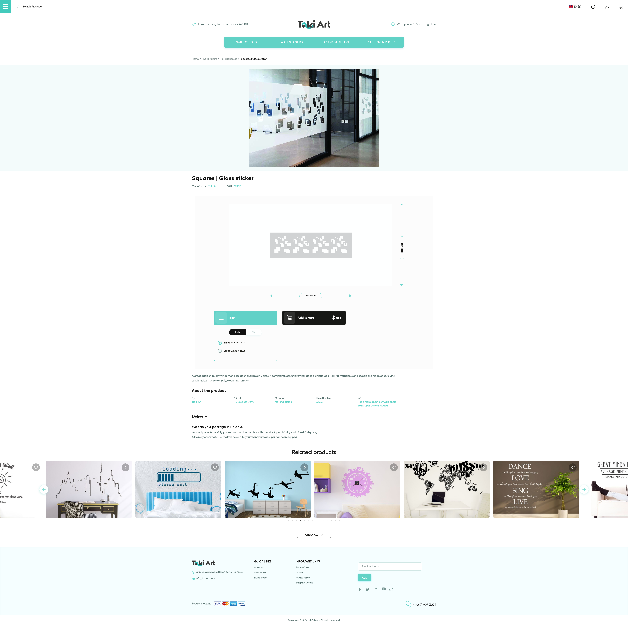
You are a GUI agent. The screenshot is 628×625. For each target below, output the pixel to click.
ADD (364, 577)
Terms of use (302, 567)
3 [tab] (296, 520)
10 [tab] (324, 520)
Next (584, 489)
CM (253, 332)
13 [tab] (335, 520)
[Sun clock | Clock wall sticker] (268, 489)
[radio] (245, 343)
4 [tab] (300, 520)
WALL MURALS (246, 42)
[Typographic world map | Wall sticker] (357, 489)
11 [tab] (328, 520)
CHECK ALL (312, 534)
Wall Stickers (210, 58)
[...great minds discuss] (536, 489)
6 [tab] (308, 520)
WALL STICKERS (291, 42)
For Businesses (229, 58)
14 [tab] (339, 520)
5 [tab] (304, 520)
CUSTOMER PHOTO (381, 42)
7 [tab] (312, 520)
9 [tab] (320, 520)
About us (259, 567)
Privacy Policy (303, 577)
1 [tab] (288, 520)
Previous (43, 489)
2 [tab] (292, 520)
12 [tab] (332, 520)
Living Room (260, 577)
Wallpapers (260, 572)
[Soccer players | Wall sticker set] (178, 489)
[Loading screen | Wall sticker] (89, 489)
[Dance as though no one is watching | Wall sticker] (447, 489)
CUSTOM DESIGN (336, 42)
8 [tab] (316, 520)
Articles (299, 572)
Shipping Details (304, 582)
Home (195, 58)
